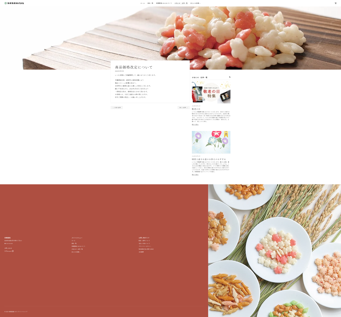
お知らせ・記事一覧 (77, 249)
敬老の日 (196, 108)
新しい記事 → (184, 107)
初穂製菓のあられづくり (78, 246)
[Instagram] (13, 251)
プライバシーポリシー (145, 246)
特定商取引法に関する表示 (146, 249)
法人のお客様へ (76, 252)
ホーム (73, 240)
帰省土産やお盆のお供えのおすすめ (209, 159)
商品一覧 (74, 243)
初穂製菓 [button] (7, 238)
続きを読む (195, 124)
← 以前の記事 (117, 107)
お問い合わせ (8, 248)
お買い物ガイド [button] (144, 238)
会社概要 (141, 252)
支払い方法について (144, 243)
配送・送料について (144, 240)
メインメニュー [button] (77, 238)
